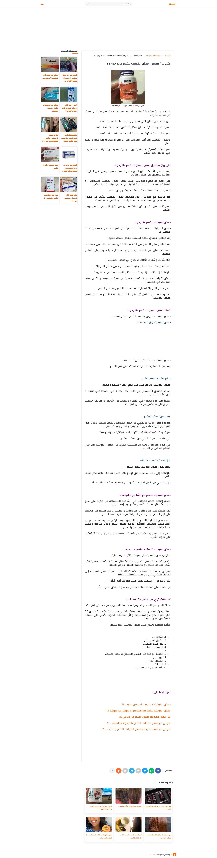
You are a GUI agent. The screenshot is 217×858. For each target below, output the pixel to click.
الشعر (172, 4)
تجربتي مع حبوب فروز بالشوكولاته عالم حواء (50, 77)
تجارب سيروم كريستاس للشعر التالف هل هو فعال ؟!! (50, 138)
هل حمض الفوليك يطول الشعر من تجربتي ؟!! (145, 716)
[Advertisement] (108, 31)
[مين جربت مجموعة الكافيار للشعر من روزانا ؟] (158, 796)
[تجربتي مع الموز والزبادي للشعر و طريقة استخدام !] (129, 824)
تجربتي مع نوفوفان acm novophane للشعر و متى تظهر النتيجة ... (70, 168)
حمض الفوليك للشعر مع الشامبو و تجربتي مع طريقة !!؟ (138, 710)
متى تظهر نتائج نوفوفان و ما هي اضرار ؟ (70, 198)
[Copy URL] (112, 772)
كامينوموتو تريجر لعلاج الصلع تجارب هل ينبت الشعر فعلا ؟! (69, 138)
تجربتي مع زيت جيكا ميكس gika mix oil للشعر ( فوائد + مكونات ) (70, 78)
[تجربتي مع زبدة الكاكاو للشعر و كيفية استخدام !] (99, 796)
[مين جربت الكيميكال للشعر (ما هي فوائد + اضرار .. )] (158, 824)
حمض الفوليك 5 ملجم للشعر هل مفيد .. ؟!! (146, 704)
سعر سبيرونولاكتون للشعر (50, 167)
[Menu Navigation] (42, 4)
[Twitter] (145, 772)
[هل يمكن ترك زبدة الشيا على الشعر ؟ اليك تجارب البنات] (99, 824)
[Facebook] (158, 772)
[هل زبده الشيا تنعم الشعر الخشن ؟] (129, 796)
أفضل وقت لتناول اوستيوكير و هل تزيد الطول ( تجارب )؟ (69, 108)
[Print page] (125, 772)
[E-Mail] (139, 772)
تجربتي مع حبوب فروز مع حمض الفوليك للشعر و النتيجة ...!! (136, 729)
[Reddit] (119, 772)
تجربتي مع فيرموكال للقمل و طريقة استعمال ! (50, 108)
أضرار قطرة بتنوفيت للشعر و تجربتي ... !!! (51, 197)
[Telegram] (132, 772)
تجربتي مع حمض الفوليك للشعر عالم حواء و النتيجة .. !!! (139, 723)
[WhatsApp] (152, 772)
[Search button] (87, 4)
